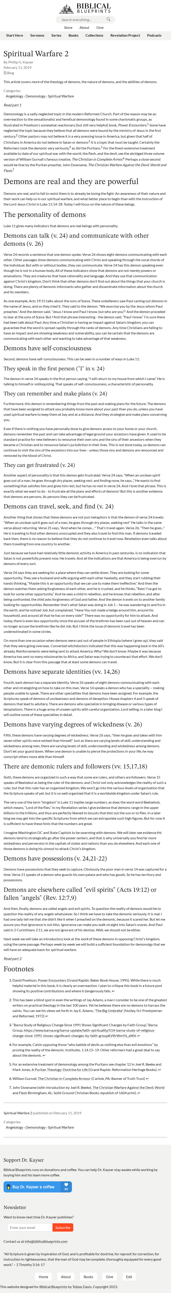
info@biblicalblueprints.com (46, 1241)
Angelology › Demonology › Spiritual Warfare (40, 96)
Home (43, 1276)
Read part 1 (12, 105)
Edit (129, 1276)
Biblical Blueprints (53, 1287)
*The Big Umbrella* (108, 1010)
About (66, 1276)
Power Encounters (52, 980)
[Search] (108, 20)
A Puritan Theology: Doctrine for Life (60, 1069)
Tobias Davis (82, 1287)
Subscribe (62, 1227)
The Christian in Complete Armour (64, 1078)
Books (88, 1276)
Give (109, 1276)
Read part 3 (12, 958)
